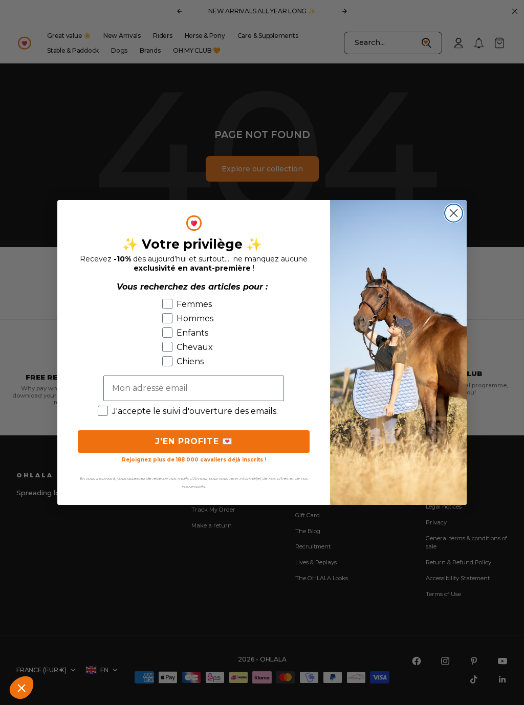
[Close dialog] (454, 213)
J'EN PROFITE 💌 (194, 441)
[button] (21, 687)
